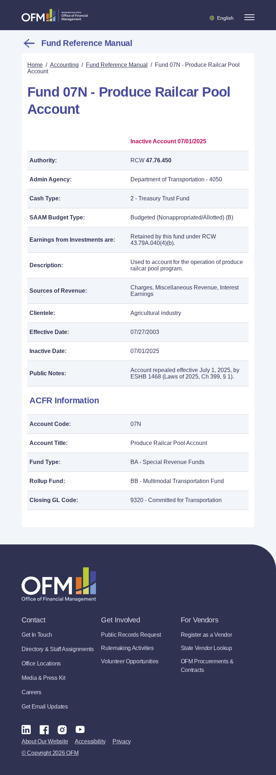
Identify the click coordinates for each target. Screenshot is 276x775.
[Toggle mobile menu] (249, 17)
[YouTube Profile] (80, 729)
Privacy (121, 741)
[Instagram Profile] (62, 729)
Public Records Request (131, 635)
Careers (31, 692)
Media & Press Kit (43, 678)
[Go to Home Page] (55, 15)
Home (35, 65)
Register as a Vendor (206, 635)
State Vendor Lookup (206, 648)
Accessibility (90, 741)
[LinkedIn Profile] (26, 729)
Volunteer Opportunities (129, 661)
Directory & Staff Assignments (58, 649)
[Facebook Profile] (44, 729)
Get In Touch (37, 635)
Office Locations (41, 663)
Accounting (64, 65)
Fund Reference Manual (86, 43)
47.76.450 (158, 160)
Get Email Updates (45, 707)
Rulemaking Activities (127, 648)
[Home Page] (59, 584)
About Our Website (45, 741)
